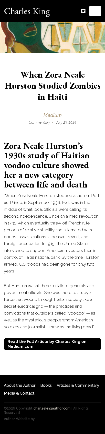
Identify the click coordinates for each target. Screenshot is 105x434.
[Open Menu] (95, 11)
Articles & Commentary (78, 385)
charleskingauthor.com (52, 408)
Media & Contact (19, 393)
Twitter (83, 11)
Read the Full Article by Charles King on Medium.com (47, 344)
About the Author (19, 385)
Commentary (39, 122)
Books (46, 385)
